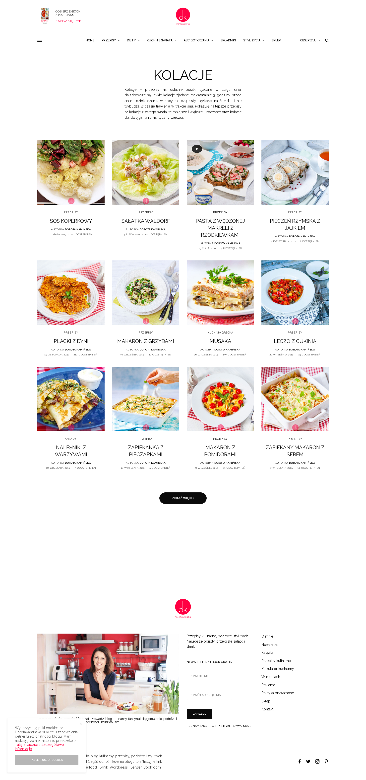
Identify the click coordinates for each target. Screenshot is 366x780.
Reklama (268, 685)
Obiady (70, 439)
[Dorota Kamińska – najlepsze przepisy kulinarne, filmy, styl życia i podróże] (183, 16)
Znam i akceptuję (220, 726)
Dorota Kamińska (78, 229)
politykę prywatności (234, 726)
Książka (267, 653)
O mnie (267, 636)
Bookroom (152, 767)
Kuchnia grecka (220, 332)
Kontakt (267, 709)
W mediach (270, 677)
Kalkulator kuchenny (277, 669)
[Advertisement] (149, 551)
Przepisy (71, 212)
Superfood (88, 767)
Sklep (265, 701)
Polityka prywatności (278, 693)
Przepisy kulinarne (276, 661)
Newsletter (270, 645)
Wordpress (119, 767)
